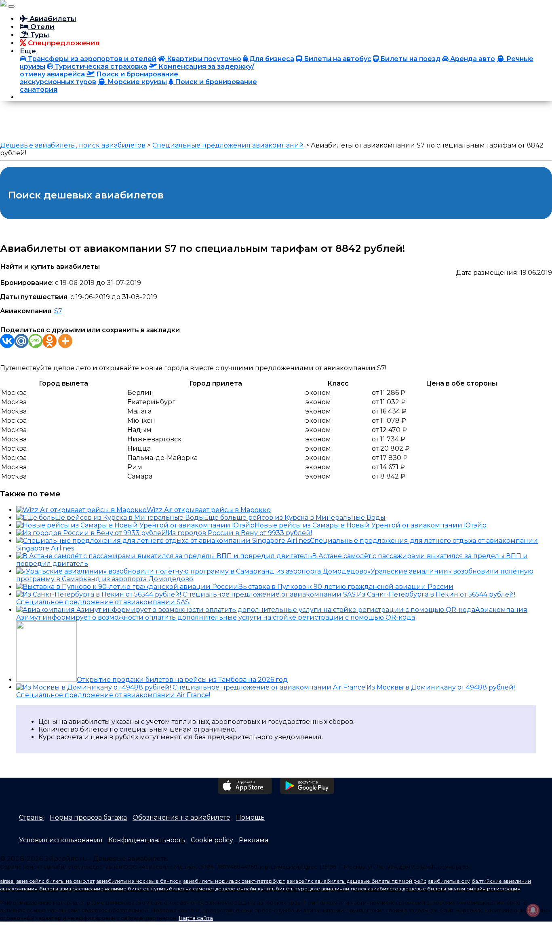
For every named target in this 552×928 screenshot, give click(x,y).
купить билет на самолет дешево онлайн (203, 889)
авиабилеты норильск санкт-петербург (234, 881)
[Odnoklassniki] (49, 341)
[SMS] (35, 341)
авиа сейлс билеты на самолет (55, 881)
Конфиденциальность (146, 840)
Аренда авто (472, 59)
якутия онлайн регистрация (484, 889)
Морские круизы (136, 82)
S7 (58, 311)
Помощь (250, 817)
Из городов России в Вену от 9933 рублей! (239, 533)
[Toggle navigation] (11, 6)
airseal (7, 881)
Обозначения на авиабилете (181, 817)
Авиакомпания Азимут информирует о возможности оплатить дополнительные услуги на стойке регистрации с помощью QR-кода (271, 613)
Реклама (253, 840)
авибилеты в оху (449, 881)
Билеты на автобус (336, 59)
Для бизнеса (271, 59)
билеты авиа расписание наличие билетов (94, 889)
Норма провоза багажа (88, 817)
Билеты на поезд (409, 59)
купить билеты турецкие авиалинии (303, 889)
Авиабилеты (51, 19)
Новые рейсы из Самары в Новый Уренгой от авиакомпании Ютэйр (371, 525)
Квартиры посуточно (203, 59)
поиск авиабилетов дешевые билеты (398, 889)
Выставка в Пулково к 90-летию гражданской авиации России (345, 587)
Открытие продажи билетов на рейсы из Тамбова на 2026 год (182, 679)
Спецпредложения (63, 43)
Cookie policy (212, 840)
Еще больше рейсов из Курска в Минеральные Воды (295, 517)
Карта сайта (196, 918)
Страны (31, 817)
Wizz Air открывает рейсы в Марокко (209, 510)
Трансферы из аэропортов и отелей (91, 59)
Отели (41, 27)
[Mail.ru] (21, 341)
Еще (28, 51)
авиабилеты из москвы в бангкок (138, 881)
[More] (65, 341)
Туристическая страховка (100, 66)
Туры (38, 35)
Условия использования (61, 840)
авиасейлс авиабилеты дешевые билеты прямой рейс (356, 881)
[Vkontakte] (7, 341)
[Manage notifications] (533, 910)
